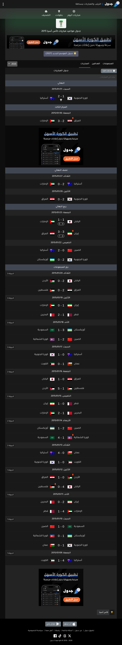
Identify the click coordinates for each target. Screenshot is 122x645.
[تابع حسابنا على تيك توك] (59, 636)
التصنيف (46, 15)
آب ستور (68, 624)
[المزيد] (3, 4)
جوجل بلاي (51, 624)
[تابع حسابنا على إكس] (69, 636)
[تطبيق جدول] (61, 42)
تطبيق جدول (89, 631)
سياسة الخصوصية (35, 631)
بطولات (59, 15)
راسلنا (57, 631)
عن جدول (78, 631)
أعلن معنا (49, 631)
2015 (13, 64)
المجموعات (108, 64)
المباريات (84, 64)
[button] (61, 98)
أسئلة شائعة (67, 631)
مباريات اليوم (74, 15)
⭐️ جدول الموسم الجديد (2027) (61, 54)
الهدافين (96, 64)
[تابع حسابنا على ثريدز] (64, 636)
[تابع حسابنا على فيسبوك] (55, 636)
